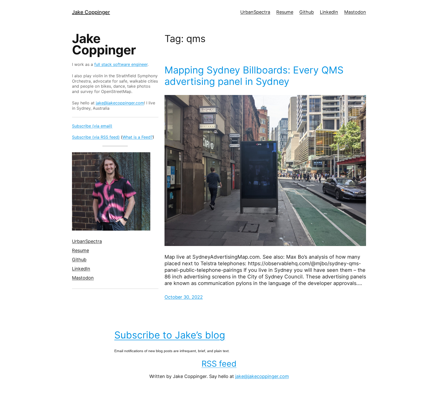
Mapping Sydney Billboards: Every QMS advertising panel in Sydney (254, 75)
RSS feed (219, 364)
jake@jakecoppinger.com (120, 102)
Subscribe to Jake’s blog (169, 335)
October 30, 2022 (184, 297)
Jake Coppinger (91, 12)
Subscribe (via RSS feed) (96, 137)
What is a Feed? (137, 137)
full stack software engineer (121, 64)
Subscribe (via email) (92, 125)
